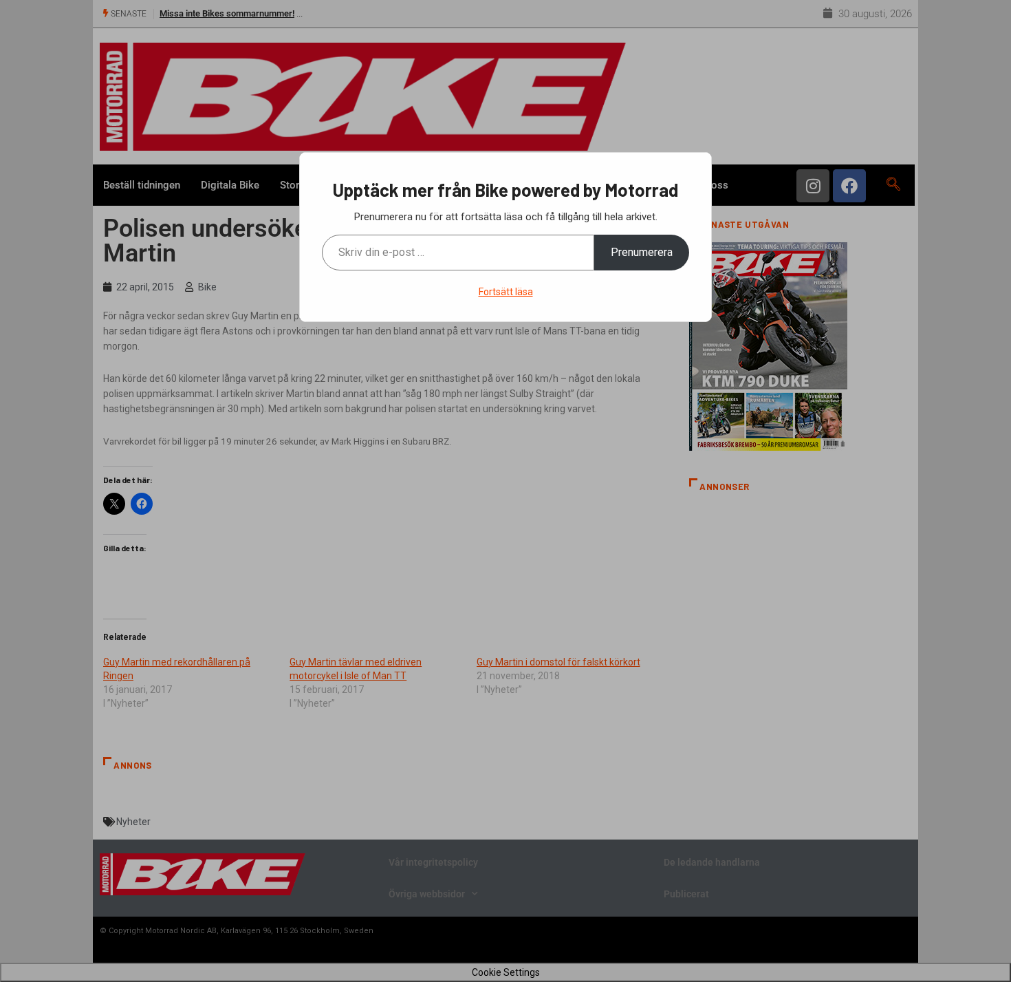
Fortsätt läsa (506, 291)
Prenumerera (642, 252)
